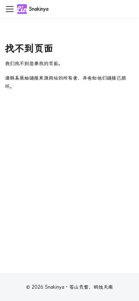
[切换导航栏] (10, 9)
